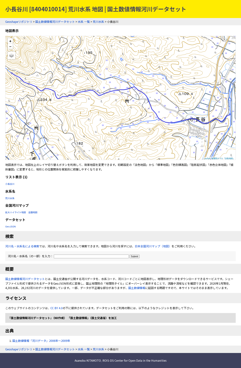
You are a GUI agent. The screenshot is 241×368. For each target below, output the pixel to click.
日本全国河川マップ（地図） (153, 246)
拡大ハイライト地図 (15, 212)
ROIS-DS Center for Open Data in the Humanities (135, 360)
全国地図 (32, 212)
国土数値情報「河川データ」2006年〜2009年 (41, 340)
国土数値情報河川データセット (55, 21)
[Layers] (11, 55)
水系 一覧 (84, 21)
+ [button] (10, 41)
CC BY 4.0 (56, 308)
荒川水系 (98, 21)
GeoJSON (10, 226)
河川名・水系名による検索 (22, 246)
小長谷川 (9, 184)
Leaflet (207, 158)
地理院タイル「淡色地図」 (223, 158)
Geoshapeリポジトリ (18, 21)
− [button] (10, 46)
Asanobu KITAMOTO (88, 360)
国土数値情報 (136, 288)
